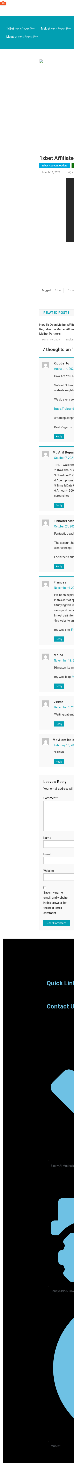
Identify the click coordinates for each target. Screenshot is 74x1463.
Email (47, 854)
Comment (51, 798)
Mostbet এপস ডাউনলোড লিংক (22, 36)
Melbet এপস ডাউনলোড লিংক (56, 28)
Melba (58, 655)
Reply (59, 436)
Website (48, 870)
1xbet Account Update (54, 165)
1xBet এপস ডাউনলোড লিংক (20, 28)
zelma (59, 702)
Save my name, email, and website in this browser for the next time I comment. (55, 903)
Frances (60, 582)
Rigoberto (61, 363)
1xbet (58, 290)
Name (47, 837)
